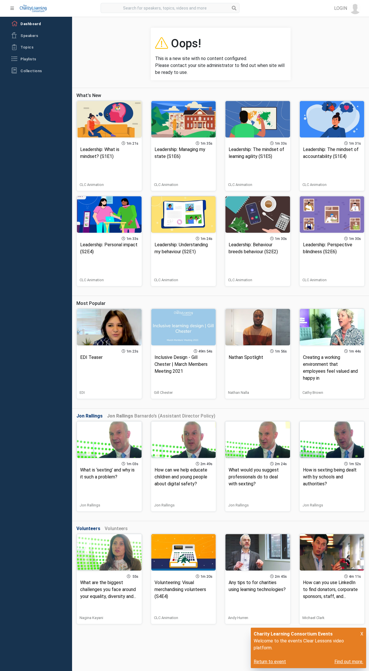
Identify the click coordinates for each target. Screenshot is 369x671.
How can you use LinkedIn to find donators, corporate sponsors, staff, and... (330, 589)
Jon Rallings (90, 505)
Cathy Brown (312, 392)
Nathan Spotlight (246, 357)
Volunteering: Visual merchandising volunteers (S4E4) (180, 589)
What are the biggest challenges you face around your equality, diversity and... (108, 589)
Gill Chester (163, 392)
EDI (82, 392)
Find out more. (348, 661)
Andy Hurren (238, 618)
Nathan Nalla (238, 392)
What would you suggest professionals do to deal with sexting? (254, 477)
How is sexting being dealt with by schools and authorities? (330, 477)
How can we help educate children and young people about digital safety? (181, 477)
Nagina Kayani (91, 618)
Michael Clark (313, 618)
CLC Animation (92, 184)
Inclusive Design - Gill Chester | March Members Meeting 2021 (181, 364)
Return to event (270, 661)
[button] (347, 8)
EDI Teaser (91, 357)
